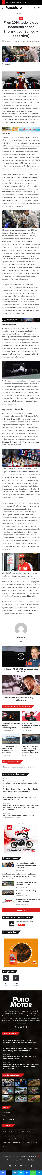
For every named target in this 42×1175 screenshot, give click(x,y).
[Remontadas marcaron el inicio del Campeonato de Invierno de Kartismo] (21, 1098)
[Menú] (3, 8)
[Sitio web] (21, 641)
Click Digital (31, 1160)
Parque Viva (6, 1142)
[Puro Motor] (15, 7)
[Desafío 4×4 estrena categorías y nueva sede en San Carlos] (34, 1082)
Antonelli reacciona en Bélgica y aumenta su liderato (31, 725)
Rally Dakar (26, 1142)
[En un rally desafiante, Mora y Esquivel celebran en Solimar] (34, 1090)
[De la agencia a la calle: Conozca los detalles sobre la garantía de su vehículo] (8, 1082)
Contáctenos (6, 1112)
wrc (4, 1146)
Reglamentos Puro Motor (10, 1116)
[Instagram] (23, 1027)
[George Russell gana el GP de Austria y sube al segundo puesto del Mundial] (31, 739)
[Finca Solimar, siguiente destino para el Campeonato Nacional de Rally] (34, 1098)
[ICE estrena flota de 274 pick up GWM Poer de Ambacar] (21, 1090)
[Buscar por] (39, 8)
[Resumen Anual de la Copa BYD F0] (8, 892)
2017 (16, 1131)
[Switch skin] (35, 8)
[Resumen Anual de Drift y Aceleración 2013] (8, 883)
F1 (24, 13)
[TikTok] (26, 1027)
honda (19, 1135)
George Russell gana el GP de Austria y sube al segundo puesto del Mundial (30, 749)
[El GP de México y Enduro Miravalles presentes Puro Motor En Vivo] (8, 864)
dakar (28, 1131)
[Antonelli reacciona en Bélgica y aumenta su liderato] (31, 716)
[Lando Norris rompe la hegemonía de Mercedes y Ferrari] (11, 716)
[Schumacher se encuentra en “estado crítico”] (8, 900)
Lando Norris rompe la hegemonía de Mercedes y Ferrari (11, 725)
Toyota (35, 1142)
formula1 (11, 1135)
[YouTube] (21, 1027)
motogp (27, 1139)
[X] (18, 1027)
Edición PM (8, 41)
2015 (4, 1131)
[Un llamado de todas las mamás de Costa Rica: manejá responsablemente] (21, 1082)
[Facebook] (15, 1027)
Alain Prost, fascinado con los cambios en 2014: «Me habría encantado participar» (19, 875)
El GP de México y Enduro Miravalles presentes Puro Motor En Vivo (26, 865)
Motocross (18, 1139)
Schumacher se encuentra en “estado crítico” (28, 900)
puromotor (16, 1142)
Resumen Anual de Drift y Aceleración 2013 (26, 883)
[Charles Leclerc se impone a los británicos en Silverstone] (11, 739)
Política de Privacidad (8, 1119)
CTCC (22, 1131)
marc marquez (7, 1139)
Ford (4, 1135)
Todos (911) (21, 910)
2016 (10, 1131)
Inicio (20, 13)
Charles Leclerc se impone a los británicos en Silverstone (9, 749)
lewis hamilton (28, 1135)
